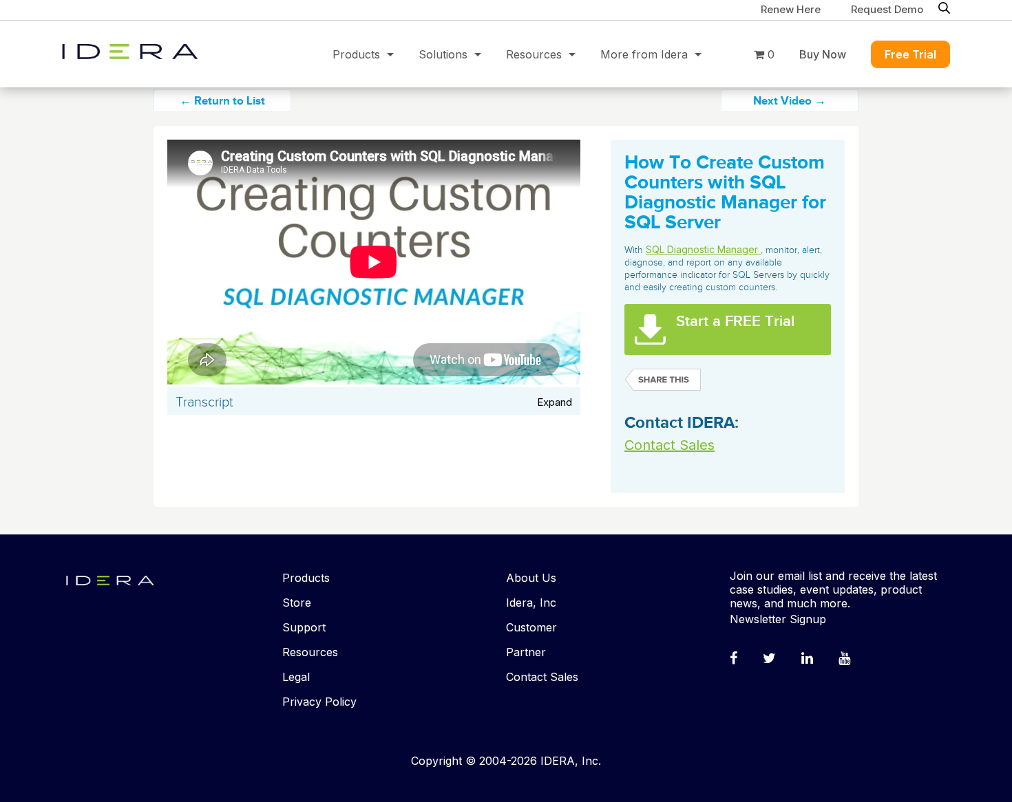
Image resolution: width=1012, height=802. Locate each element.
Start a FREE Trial (735, 321)
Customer (531, 627)
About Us (531, 578)
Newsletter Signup (778, 619)
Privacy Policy (319, 701)
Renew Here (791, 9)
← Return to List (222, 101)
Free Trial (910, 54)
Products (356, 54)
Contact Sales (669, 445)
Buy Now (822, 54)
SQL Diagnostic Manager (703, 249)
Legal (296, 677)
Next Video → (789, 101)
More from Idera (644, 54)
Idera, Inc (531, 602)
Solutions (443, 54)
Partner (526, 652)
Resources (534, 54)
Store (296, 602)
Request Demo (887, 9)
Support (304, 627)
